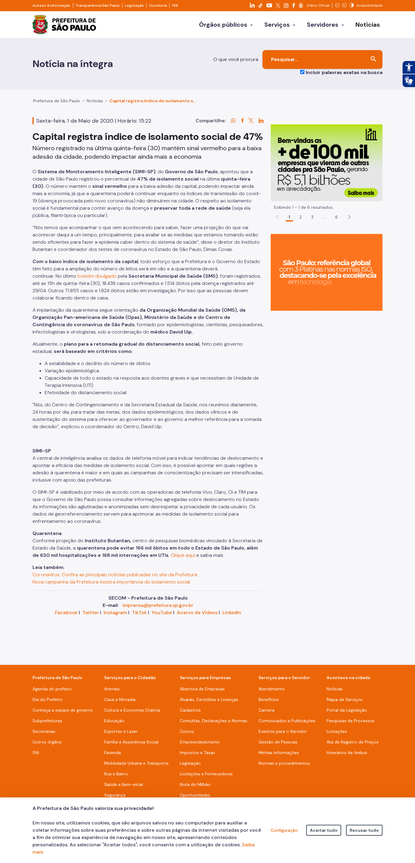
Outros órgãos (47, 742)
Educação (114, 720)
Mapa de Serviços (344, 699)
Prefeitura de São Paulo (56, 100)
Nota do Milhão (195, 784)
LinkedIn (231, 612)
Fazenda (112, 752)
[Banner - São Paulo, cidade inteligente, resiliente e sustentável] (326, 272)
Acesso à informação (51, 5)
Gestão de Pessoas (278, 742)
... (324, 217)
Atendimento (272, 689)
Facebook (66, 612)
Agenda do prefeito (52, 689)
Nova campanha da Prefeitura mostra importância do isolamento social (111, 582)
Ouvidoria (158, 5)
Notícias (95, 100)
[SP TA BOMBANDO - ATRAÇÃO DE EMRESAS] (326, 162)
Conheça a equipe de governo (63, 710)
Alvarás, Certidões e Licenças (209, 699)
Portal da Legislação (347, 710)
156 (175, 5)
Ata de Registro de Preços (353, 742)
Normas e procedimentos (284, 763)
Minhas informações (279, 752)
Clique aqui (183, 555)
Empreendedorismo (200, 742)
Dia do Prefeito (48, 699)
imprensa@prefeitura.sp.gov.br (157, 605)
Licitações (337, 731)
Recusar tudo (364, 830)
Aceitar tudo (324, 830)
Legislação (134, 5)
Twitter (90, 612)
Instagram (115, 612)
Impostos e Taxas (197, 752)
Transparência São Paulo (98, 5)
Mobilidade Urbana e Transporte (136, 763)
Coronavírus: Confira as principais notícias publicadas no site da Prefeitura (115, 574)
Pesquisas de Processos (351, 720)
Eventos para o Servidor (283, 731)
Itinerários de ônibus (347, 752)
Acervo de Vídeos (197, 612)
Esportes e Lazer (121, 731)
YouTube (162, 612)
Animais (112, 689)
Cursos (187, 731)
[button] (349, 217)
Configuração (284, 830)
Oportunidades (195, 795)
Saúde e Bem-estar (123, 784)
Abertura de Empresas (202, 689)
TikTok (139, 612)
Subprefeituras (47, 720)
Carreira (266, 710)
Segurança (114, 795)
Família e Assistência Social (131, 742)
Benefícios (269, 699)
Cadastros (190, 710)
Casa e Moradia (119, 699)
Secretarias (44, 731)
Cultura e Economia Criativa (132, 710)
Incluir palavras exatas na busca (344, 72)
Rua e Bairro (116, 774)
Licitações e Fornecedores (206, 774)
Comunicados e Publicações (287, 720)
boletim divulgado (97, 276)
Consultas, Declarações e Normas (213, 720)
